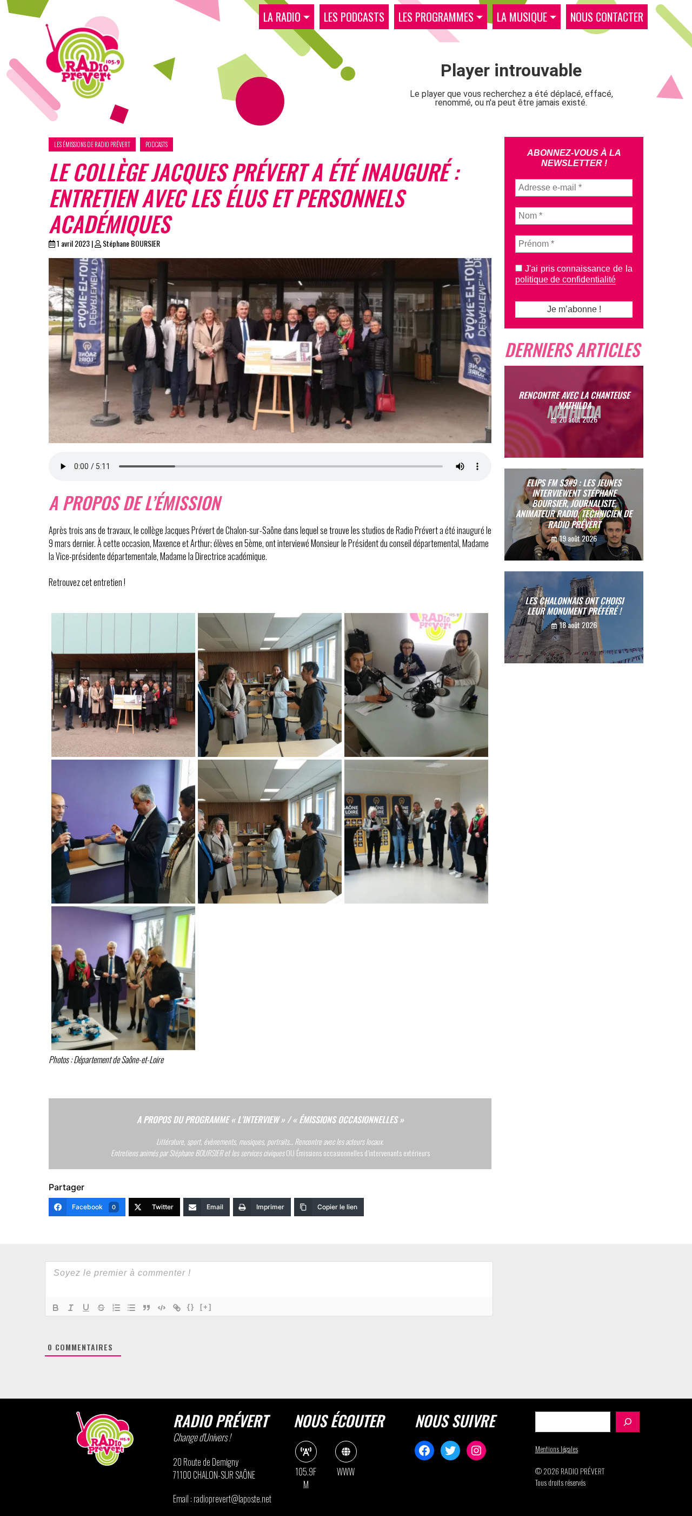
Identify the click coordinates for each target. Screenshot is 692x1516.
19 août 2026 (578, 537)
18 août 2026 (578, 624)
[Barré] (101, 1307)
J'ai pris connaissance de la (574, 274)
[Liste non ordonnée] (131, 1307)
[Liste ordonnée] (116, 1307)
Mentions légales (556, 1448)
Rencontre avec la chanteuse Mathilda (574, 400)
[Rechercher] (628, 1422)
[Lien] (176, 1307)
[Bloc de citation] (146, 1307)
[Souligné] (86, 1307)
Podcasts (156, 144)
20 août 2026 (578, 419)
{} (191, 1307)
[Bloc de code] (161, 1307)
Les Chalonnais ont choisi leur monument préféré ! (574, 605)
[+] (206, 1307)
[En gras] (55, 1307)
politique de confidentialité (565, 279)
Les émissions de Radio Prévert (92, 144)
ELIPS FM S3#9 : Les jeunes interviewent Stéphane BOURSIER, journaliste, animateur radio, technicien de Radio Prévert (574, 503)
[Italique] (70, 1307)
